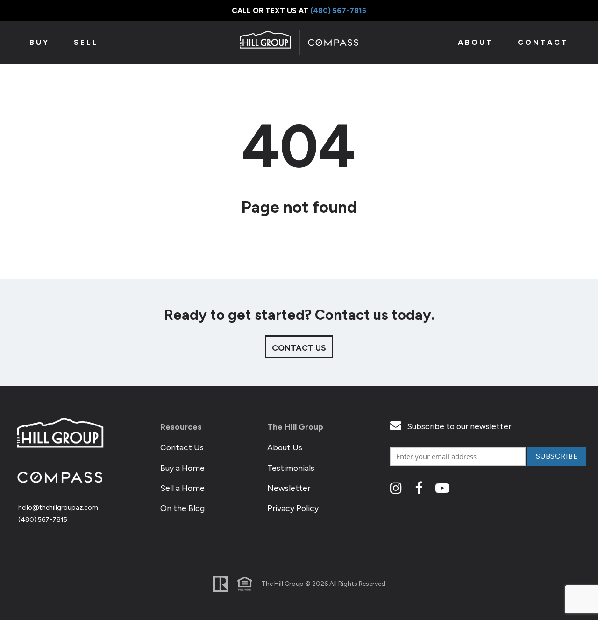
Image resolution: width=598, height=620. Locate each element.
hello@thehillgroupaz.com (58, 508)
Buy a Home (182, 468)
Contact (543, 42)
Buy (39, 42)
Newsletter (288, 488)
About (475, 42)
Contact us (299, 348)
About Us (284, 447)
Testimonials (290, 468)
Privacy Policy (293, 508)
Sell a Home (182, 488)
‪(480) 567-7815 (338, 10)
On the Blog (182, 508)
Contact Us (182, 447)
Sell (86, 42)
